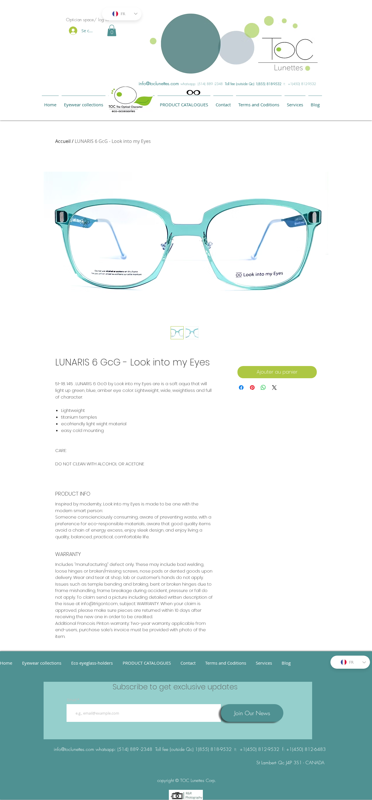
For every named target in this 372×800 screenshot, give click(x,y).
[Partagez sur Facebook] (241, 387)
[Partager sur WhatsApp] (263, 387)
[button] (112, 30)
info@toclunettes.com (159, 83)
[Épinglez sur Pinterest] (252, 387)
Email (71, 700)
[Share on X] (274, 387)
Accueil (63, 141)
